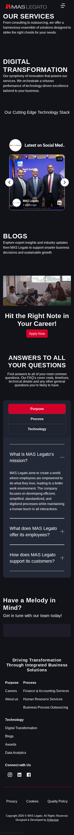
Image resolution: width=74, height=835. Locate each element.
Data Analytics (15, 752)
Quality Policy (57, 801)
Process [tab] (37, 419)
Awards (10, 744)
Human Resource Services (42, 699)
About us (11, 699)
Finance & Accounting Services (46, 691)
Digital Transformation (21, 728)
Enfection (53, 819)
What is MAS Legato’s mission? (32, 457)
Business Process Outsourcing (45, 707)
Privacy (11, 801)
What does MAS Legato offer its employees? (33, 531)
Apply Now (37, 333)
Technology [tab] (37, 429)
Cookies (32, 801)
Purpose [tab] (37, 409)
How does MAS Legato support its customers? (33, 558)
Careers (11, 691)
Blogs (9, 736)
